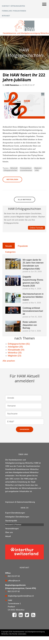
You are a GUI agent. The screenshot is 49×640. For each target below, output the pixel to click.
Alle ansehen (9, 361)
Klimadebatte (16, 350)
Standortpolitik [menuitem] (11, 521)
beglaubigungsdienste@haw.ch (21, 596)
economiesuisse (26, 170)
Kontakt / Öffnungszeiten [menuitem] (13, 6)
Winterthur (15, 353)
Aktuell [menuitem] (8, 536)
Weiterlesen (12, 179)
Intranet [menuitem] (6, 16)
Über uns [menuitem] (9, 532)
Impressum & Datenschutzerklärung (20, 502)
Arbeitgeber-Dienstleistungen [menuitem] (17, 517)
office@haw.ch (14, 581)
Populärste (23, 246)
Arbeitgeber (15, 347)
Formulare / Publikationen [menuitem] (14, 11)
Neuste (8, 246)
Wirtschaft (13, 168)
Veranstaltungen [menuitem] (12, 528)
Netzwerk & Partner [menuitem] (13, 525)
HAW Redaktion (12, 85)
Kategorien (10, 252)
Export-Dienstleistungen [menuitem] (15, 513)
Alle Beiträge (24, 199)
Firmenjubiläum (25, 168)
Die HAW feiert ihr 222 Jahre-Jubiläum (24, 77)
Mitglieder (37, 168)
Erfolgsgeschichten (10, 170)
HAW (37, 170)
